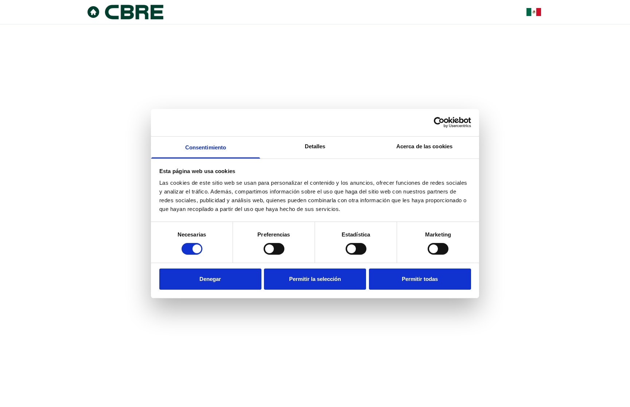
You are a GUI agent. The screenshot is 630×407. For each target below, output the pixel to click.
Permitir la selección (315, 279)
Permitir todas (420, 279)
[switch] (274, 249)
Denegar (210, 279)
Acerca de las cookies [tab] (424, 146)
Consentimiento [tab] (205, 147)
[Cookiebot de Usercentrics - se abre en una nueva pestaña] (439, 122)
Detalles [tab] (315, 146)
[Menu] (93, 12)
